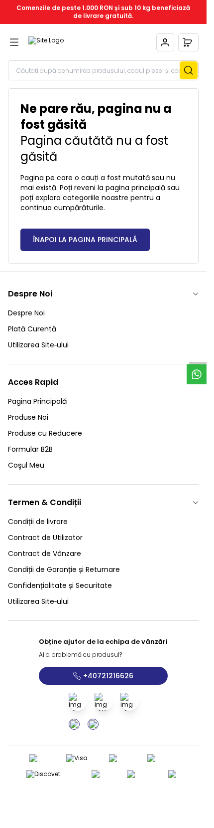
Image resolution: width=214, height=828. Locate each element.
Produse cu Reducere (45, 433)
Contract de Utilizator (45, 538)
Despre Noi (26, 313)
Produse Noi (28, 417)
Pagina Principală (37, 401)
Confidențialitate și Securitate (60, 585)
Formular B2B (30, 449)
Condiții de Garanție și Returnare (64, 569)
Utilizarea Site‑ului (38, 345)
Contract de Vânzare (44, 553)
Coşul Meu (26, 465)
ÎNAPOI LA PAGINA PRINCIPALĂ (85, 240)
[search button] (189, 70)
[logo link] (76, 42)
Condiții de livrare (38, 522)
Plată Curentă (32, 329)
